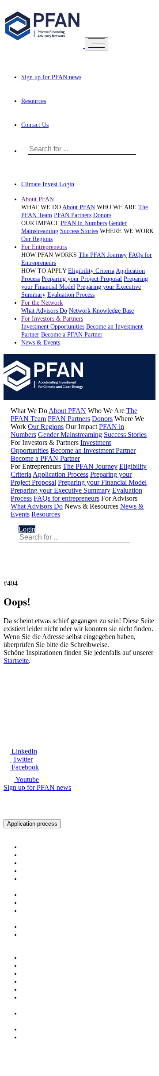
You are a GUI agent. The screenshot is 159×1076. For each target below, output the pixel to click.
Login (27, 529)
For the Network (42, 302)
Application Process (60, 474)
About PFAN (37, 199)
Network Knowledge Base (101, 310)
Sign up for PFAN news (51, 77)
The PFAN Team (42, 855)
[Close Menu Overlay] (130, 24)
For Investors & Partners (52, 318)
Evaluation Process (71, 294)
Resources (33, 101)
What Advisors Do (44, 310)
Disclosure (18, 1060)
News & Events (40, 342)
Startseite (16, 660)
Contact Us (35, 125)
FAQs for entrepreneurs (66, 498)
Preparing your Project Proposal (82, 279)
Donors (102, 215)
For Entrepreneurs (44, 247)
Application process (32, 823)
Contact (50, 1060)
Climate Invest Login (47, 184)
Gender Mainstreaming (70, 434)
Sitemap (99, 1052)
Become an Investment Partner (93, 450)
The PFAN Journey (103, 255)
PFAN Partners (72, 215)
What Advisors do (43, 1013)
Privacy (126, 1052)
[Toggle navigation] (96, 43)
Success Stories (79, 231)
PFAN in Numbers (84, 223)
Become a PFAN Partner (71, 334)
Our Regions (37, 239)
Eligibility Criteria (91, 271)
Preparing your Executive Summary (60, 490)
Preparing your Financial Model (102, 482)
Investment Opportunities (52, 326)
